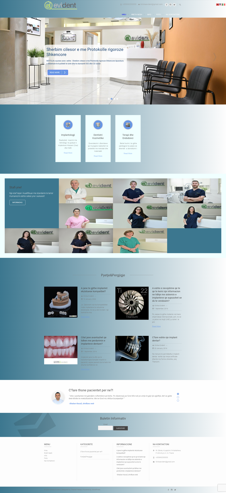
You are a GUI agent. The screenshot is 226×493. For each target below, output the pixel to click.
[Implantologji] (68, 125)
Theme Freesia (76, 490)
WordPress (96, 490)
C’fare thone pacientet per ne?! (91, 452)
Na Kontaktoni (173, 15)
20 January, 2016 (160, 348)
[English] (220, 4)
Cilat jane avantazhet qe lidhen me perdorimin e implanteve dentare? (93, 340)
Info (149, 15)
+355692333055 (129, 4)
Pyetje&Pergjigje (86, 457)
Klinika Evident (88, 296)
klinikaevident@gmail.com (152, 4)
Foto (158, 15)
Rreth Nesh (136, 15)
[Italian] (223, 4)
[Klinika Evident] (61, 5)
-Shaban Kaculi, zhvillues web (127, 475)
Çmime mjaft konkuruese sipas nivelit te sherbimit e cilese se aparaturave (84, 52)
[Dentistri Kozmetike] (98, 125)
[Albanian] (217, 4)
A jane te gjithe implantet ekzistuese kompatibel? (129, 452)
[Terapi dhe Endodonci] (128, 125)
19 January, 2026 (89, 299)
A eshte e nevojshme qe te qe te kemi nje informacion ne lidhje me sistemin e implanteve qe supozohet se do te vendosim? (167, 294)
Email (105, 424)
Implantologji (68, 135)
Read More (58, 72)
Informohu (17, 202)
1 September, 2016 (161, 309)
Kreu (124, 15)
